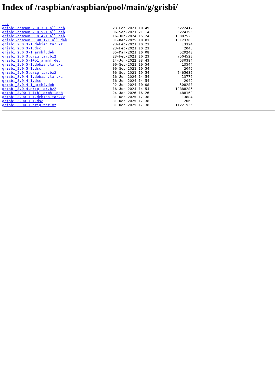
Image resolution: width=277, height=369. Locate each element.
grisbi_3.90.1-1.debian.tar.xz (33, 97)
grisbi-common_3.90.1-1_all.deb (34, 40)
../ (5, 24)
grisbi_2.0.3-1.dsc (21, 48)
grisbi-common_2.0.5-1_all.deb (33, 32)
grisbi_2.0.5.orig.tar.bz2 (29, 73)
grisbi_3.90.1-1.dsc (22, 101)
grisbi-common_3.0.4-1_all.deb (33, 36)
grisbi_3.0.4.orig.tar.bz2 (29, 89)
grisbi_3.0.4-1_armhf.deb (28, 85)
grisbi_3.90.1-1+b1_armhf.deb (32, 93)
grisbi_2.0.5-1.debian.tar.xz (32, 64)
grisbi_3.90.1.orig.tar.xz (29, 105)
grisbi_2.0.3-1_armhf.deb (28, 52)
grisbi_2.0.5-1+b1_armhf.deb (31, 60)
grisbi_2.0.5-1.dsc (21, 68)
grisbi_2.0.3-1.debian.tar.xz (32, 44)
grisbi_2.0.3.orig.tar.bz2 (29, 56)
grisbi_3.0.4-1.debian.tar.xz (32, 77)
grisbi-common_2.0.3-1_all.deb (33, 28)
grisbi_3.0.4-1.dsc (21, 81)
